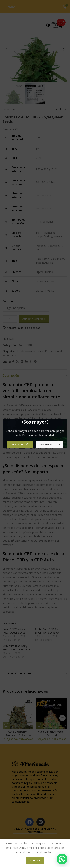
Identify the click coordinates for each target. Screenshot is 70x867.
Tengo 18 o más (20, 444)
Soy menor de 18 (50, 444)
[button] (62, 859)
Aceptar (35, 860)
